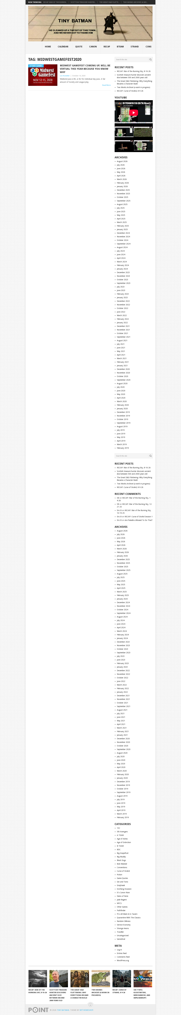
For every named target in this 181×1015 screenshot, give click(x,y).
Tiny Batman (63, 1010)
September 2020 (123, 380)
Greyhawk (121, 885)
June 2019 (121, 434)
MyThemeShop (86, 1010)
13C (118, 828)
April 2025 (121, 219)
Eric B (119, 510)
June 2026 (121, 168)
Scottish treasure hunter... (83, 2)
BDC (119, 849)
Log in (119, 950)
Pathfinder (121, 910)
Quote (78, 46)
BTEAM (120, 46)
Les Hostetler (65, 76)
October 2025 (122, 197)
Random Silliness (123, 921)
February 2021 (123, 362)
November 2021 (123, 330)
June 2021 (121, 348)
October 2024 (122, 240)
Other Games (122, 907)
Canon (93, 46)
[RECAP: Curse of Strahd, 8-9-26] (121, 978)
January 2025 (122, 229)
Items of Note (122, 896)
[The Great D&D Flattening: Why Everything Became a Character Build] (79, 978)
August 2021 (122, 340)
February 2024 (123, 265)
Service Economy (124, 925)
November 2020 (123, 373)
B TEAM (120, 846)
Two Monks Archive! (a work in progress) (133, 87)
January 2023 (122, 297)
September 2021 (123, 337)
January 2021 (122, 366)
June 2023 (121, 290)
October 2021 (122, 333)
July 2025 (121, 208)
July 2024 (121, 251)
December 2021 (123, 326)
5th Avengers (122, 832)
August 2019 (122, 426)
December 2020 (123, 369)
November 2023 (123, 276)
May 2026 (121, 172)
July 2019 (121, 430)
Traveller (120, 932)
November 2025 (123, 194)
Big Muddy (121, 857)
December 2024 (123, 233)
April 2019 (121, 441)
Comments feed (123, 957)
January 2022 (122, 323)
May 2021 (121, 351)
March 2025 (122, 222)
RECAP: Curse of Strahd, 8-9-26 (130, 91)
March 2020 (122, 401)
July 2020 (121, 387)
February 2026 (123, 183)
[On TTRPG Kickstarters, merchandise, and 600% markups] (143, 978)
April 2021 (121, 355)
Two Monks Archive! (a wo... (135, 2)
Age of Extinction (124, 842)
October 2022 (122, 308)
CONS (148, 46)
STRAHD (135, 46)
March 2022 (122, 315)
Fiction (119, 875)
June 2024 (121, 254)
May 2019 (121, 437)
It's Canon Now (123, 892)
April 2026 (121, 176)
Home (48, 46)
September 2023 (123, 283)
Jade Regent (122, 900)
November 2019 (123, 416)
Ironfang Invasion (124, 889)
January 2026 (122, 186)
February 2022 (123, 319)
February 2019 (123, 448)
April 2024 (121, 258)
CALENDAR (63, 46)
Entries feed (122, 953)
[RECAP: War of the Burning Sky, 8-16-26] (37, 978)
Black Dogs (121, 860)
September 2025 (123, 201)
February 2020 (123, 405)
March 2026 (122, 179)
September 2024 (123, 244)
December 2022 (123, 301)
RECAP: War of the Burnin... (55, 2)
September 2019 (123, 423)
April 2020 (121, 398)
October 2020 (122, 376)
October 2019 (122, 419)
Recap (107, 46)
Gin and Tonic (122, 882)
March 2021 (122, 358)
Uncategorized (123, 935)
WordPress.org (123, 960)
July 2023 (121, 287)
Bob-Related (122, 864)
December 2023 (123, 272)
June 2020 (121, 391)
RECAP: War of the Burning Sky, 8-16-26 (134, 71)
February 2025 (123, 226)
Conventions (122, 867)
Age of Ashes (122, 839)
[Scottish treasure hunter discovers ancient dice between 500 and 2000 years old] (58, 978)
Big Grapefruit (122, 853)
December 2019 (123, 412)
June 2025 (121, 211)
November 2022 (123, 305)
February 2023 (123, 294)
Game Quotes (122, 878)
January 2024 (122, 269)
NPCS (119, 903)
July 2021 (121, 344)
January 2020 (122, 409)
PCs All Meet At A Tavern (127, 914)
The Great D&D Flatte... (109, 2)
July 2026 (121, 165)
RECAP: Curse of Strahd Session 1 (139, 517)
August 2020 (122, 383)
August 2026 (122, 161)
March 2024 (122, 262)
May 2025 (121, 215)
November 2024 (123, 237)
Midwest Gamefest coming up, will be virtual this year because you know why (85, 69)
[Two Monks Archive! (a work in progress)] (101, 978)
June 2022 (121, 312)
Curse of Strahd (123, 871)
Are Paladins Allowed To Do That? (139, 520)
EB (118, 498)
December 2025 (123, 190)
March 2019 (122, 444)
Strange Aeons (123, 928)
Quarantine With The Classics (128, 918)
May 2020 (121, 394)
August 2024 (122, 247)
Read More (106, 85)
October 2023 (122, 280)
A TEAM (120, 835)
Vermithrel (121, 939)
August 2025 (122, 204)
